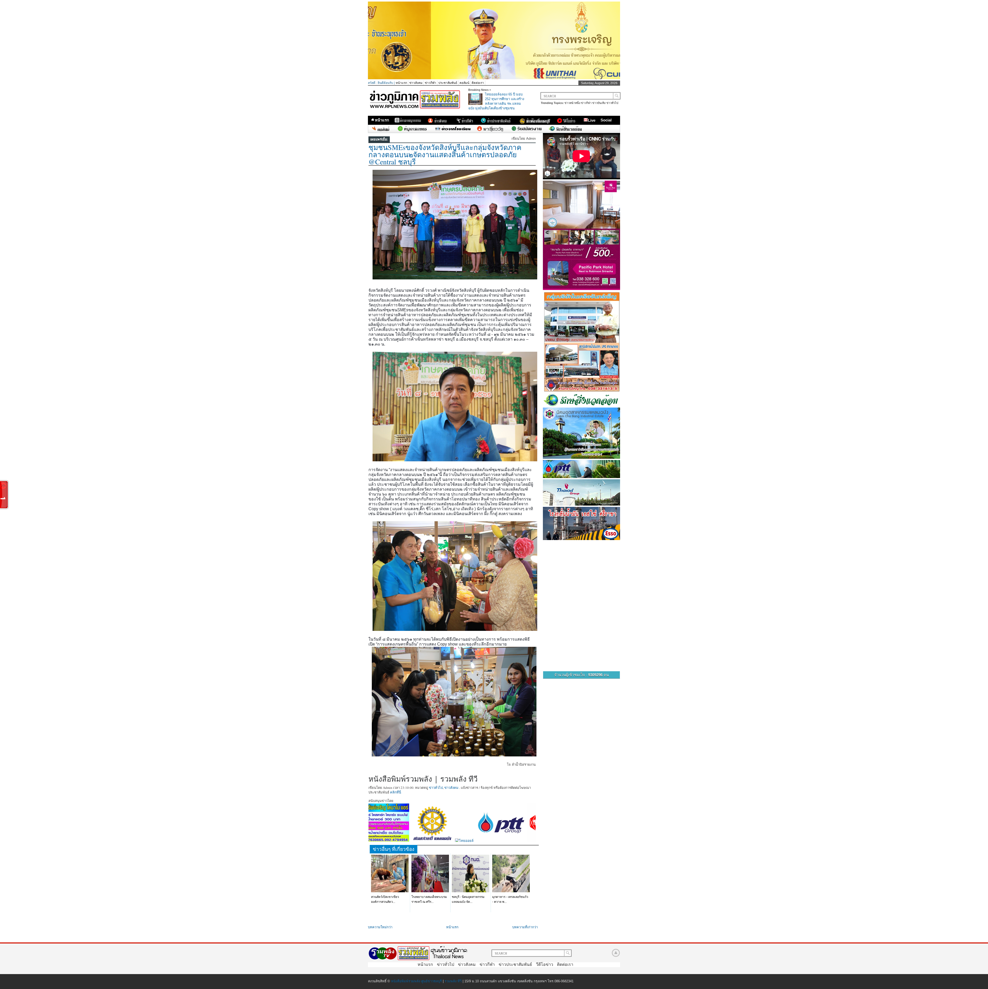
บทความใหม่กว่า (380, 927)
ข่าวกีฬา (430, 83)
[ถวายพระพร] (494, 78)
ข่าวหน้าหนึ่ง (572, 102)
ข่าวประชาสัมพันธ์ (515, 964)
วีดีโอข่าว (544, 964)
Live (591, 120)
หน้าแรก (401, 83)
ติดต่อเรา (478, 83)
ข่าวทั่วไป (612, 102)
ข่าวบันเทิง (598, 102)
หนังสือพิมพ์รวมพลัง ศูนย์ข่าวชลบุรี (416, 981)
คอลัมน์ (464, 83)
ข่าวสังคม (415, 83)
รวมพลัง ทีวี (453, 981)
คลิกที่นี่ (395, 792)
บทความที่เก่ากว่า (525, 927)
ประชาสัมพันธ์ (447, 83)
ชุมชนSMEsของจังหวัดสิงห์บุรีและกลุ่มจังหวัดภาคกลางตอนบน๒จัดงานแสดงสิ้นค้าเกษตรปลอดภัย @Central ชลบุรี (445, 154)
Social (606, 120)
